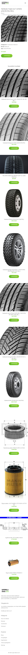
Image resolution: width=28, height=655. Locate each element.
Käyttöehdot (4, 640)
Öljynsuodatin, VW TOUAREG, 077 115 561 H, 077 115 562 (14, 504)
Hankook (15, 44)
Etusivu (2, 13)
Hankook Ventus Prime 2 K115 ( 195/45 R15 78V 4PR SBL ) (14, 100)
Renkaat (3, 621)
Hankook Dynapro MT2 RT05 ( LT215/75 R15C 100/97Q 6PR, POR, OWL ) (14, 270)
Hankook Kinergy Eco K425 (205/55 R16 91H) (14, 143)
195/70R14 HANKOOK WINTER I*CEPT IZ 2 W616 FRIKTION (14, 176)
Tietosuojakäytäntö (5, 642)
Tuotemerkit (10, 44)
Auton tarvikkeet (5, 618)
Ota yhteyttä (4, 637)
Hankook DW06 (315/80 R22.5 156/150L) (14, 219)
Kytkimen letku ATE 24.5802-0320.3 (14, 537)
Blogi (2, 635)
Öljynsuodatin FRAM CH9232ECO (14, 573)
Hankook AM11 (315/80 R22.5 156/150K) (14, 400)
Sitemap (3, 645)
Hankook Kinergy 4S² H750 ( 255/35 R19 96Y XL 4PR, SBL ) (14, 357)
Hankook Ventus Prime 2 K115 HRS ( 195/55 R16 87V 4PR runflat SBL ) (14, 314)
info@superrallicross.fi (6, 611)
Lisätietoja (7, 55)
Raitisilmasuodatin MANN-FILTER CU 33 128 (14, 448)
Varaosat (3, 626)
